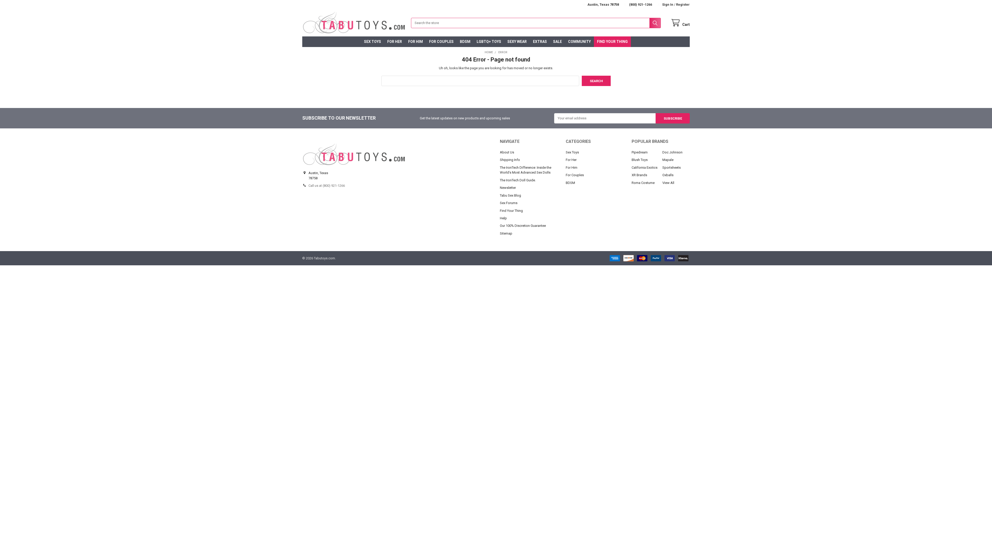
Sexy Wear (517, 42)
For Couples (441, 42)
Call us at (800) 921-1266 (326, 186)
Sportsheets (671, 167)
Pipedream (640, 152)
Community (579, 42)
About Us (507, 152)
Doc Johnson (672, 152)
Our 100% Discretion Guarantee (523, 226)
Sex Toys (372, 42)
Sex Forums (508, 203)
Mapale (667, 160)
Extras (540, 42)
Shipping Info (510, 160)
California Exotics (644, 167)
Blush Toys (640, 160)
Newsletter (508, 188)
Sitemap (506, 233)
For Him (415, 42)
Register (683, 4)
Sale (557, 42)
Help (503, 218)
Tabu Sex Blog (510, 195)
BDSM (465, 42)
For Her (394, 42)
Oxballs (667, 175)
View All (668, 183)
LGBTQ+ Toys (489, 42)
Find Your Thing (612, 42)
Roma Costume (643, 183)
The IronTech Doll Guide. (518, 180)
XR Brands (639, 175)
